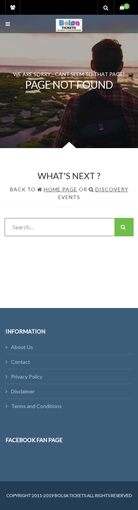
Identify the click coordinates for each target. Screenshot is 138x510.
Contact (20, 362)
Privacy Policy (26, 376)
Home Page (60, 189)
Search (124, 227)
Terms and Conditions (36, 406)
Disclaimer (23, 391)
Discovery (111, 189)
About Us (22, 347)
